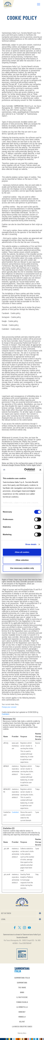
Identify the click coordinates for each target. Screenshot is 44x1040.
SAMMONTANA (22, 982)
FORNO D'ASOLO (22, 1002)
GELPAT (22, 1021)
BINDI (22, 992)
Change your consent (9, 707)
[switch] (37, 519)
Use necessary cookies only (22, 568)
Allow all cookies (22, 552)
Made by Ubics (22, 1033)
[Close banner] (40, 470)
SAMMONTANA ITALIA (22, 977)
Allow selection (22, 560)
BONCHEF (22, 1012)
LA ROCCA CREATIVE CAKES (22, 1026)
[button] (38, 4)
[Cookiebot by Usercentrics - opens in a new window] (26, 469)
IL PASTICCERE (22, 997)
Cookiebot (5, 714)
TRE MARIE (22, 987)
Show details (30, 544)
